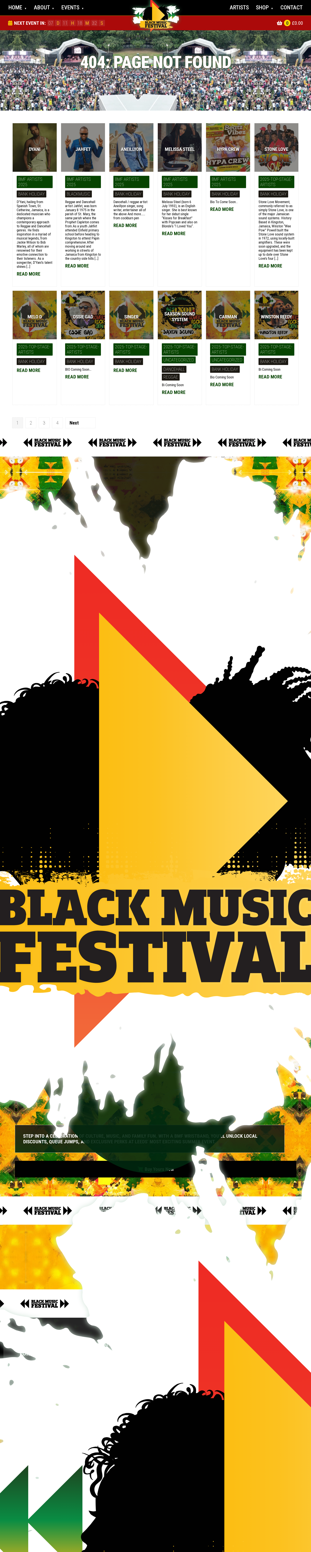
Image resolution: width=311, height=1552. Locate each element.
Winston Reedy (276, 317)
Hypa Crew (228, 149)
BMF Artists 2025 (30, 182)
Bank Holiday (31, 194)
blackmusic (78, 194)
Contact (291, 7)
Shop (264, 7)
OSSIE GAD (83, 317)
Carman (228, 317)
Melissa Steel (180, 149)
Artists (239, 7)
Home (17, 7)
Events (72, 7)
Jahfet (83, 149)
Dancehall (174, 369)
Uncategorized (178, 360)
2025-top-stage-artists (276, 182)
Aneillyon (131, 149)
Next (74, 423)
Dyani (34, 149)
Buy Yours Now (156, 1169)
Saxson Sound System (179, 316)
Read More (77, 266)
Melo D (34, 317)
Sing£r (131, 317)
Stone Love (276, 149)
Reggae (170, 377)
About (44, 7)
